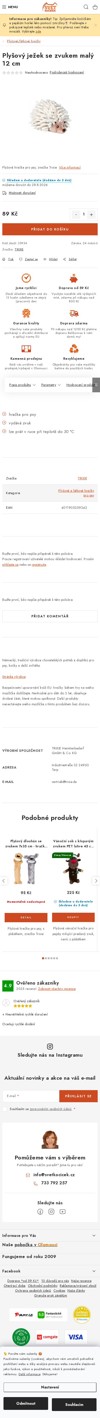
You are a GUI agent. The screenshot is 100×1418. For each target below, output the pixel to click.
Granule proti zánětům (50, 1295)
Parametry (48, 385)
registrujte (39, 564)
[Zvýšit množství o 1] (91, 214)
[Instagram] (51, 1212)
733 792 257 (54, 1183)
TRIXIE (19, 249)
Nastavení (50, 1387)
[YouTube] (62, 1212)
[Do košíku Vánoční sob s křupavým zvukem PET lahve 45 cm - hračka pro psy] (73, 917)
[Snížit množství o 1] (76, 214)
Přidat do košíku (50, 229)
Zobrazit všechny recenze (57, 988)
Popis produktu (20, 385)
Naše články (76, 1290)
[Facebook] (40, 1212)
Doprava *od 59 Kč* (23, 1280)
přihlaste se (10, 564)
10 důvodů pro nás (55, 1280)
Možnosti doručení (22, 192)
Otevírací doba (15, 1285)
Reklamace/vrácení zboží (78, 1285)
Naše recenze (81, 1280)
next (96, 881)
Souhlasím (74, 1404)
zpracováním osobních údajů (51, 1109)
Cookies (59, 1290)
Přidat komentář (50, 616)
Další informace (29, 1374)
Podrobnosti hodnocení (67, 72)
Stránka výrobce (14, 676)
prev (3, 881)
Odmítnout (25, 1403)
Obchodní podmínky (43, 1285)
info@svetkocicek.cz (54, 1175)
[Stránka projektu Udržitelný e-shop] (21, 1336)
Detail (26, 917)
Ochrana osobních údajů (33, 1290)
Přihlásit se (78, 1096)
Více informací (69, 167)
